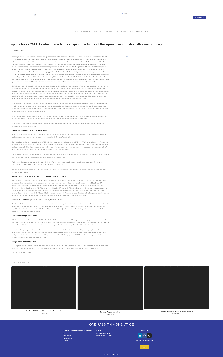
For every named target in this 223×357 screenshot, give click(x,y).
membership (109, 31)
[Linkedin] (140, 335)
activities (94, 31)
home (76, 31)
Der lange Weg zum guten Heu (110, 312)
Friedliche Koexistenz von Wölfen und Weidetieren (176, 311)
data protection (115, 354)
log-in (146, 31)
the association (85, 31)
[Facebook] (144, 335)
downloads (139, 31)
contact (131, 31)
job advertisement (121, 31)
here (17, 252)
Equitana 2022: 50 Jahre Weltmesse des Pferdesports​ (43, 311)
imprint (106, 354)
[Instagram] (149, 335)
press (101, 31)
